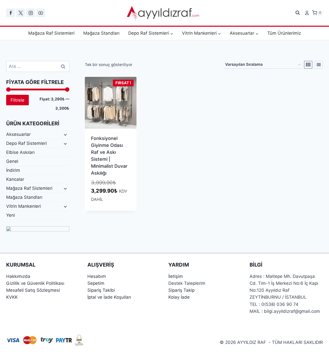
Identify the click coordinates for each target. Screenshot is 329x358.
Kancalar (15, 179)
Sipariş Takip (181, 290)
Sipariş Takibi (101, 290)
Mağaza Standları (101, 33)
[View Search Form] (297, 12)
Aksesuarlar (18, 134)
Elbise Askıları (20, 152)
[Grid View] (308, 65)
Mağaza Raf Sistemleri (51, 33)
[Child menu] (64, 134)
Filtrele (17, 100)
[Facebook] (10, 12)
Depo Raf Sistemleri (26, 143)
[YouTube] (40, 12)
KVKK (12, 297)
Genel (12, 161)
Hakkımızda (18, 276)
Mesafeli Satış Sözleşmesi (33, 290)
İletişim (175, 276)
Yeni (10, 215)
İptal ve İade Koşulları (109, 297)
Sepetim (95, 283)
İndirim (13, 170)
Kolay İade (179, 297)
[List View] (319, 65)
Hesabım (96, 276)
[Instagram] (30, 12)
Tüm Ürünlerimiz (284, 33)
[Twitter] (20, 12)
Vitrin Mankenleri (23, 206)
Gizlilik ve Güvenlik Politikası (35, 283)
